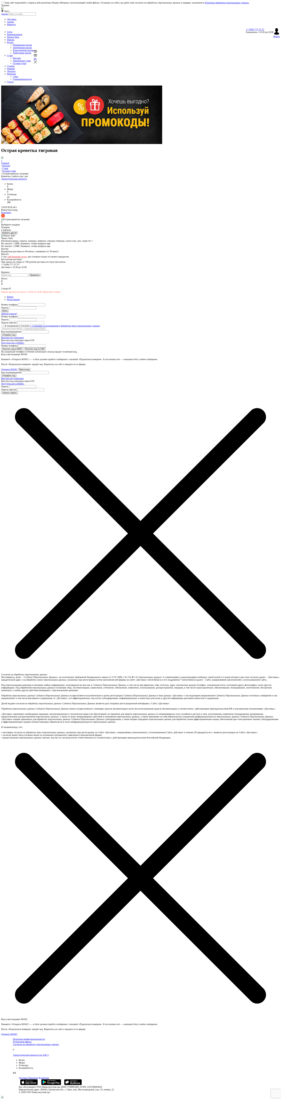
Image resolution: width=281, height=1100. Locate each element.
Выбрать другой (9, 233)
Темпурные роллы (22, 53)
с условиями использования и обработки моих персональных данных (65, 326)
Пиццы (10, 39)
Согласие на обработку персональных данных (36, 1044)
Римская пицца (14, 34)
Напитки (11, 74)
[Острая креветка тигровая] (15, 219)
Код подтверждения (11, 331)
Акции (4, 14)
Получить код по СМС (35, 329)
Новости (11, 24)
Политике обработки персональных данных (227, 2)
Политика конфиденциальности (29, 1039)
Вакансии (33, 1078)
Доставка (11, 19)
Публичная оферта (22, 1041)
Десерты (11, 71)
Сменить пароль (9, 393)
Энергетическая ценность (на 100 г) (31, 1055)
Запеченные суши (22, 61)
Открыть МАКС (9, 369)
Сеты (9, 32)
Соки (15, 76)
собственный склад (17, 256)
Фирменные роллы (22, 45)
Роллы (10, 42)
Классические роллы (23, 50)
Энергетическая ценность (14, 179)
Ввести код (24, 369)
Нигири (17, 58)
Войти (10, 297)
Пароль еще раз (9, 322)
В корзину (6, 212)
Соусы (10, 82)
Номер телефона (9, 304)
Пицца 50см (13, 37)
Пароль (4, 307)
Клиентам (44, 1078)
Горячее (11, 68)
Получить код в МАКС (12, 329)
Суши (10, 55)
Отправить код (8, 335)
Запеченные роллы (22, 47)
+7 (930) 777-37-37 (255, 29)
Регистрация (13, 299)
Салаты (10, 66)
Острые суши (19, 63)
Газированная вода (22, 79)
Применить (35, 275)
